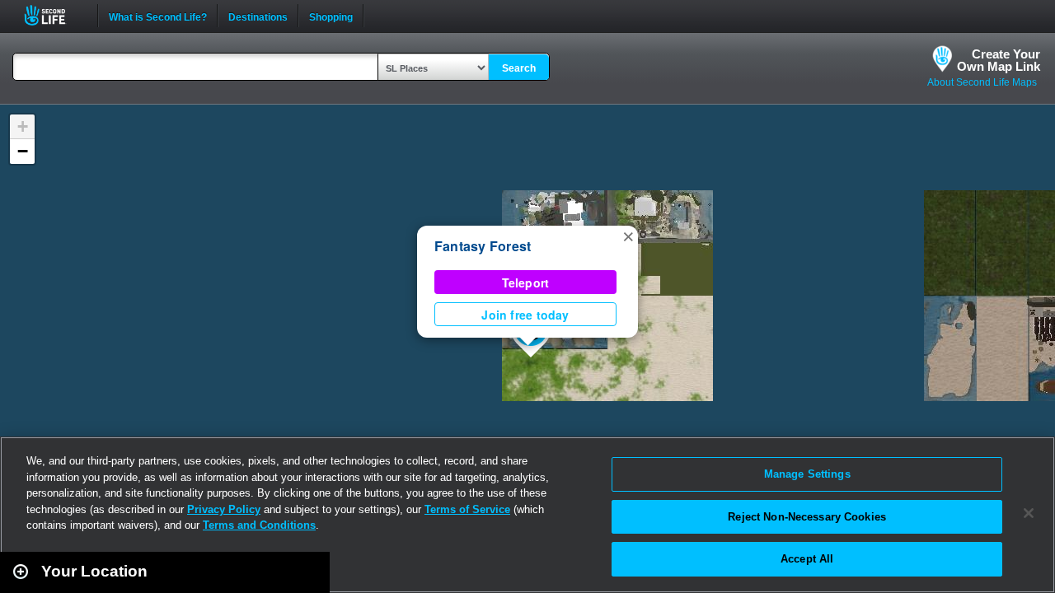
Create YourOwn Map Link (998, 60)
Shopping (331, 16)
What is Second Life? (158, 16)
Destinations (258, 16)
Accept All (807, 559)
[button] (628, 235)
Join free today (525, 314)
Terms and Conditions (259, 525)
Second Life (54, 15)
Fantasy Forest (482, 245)
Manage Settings (807, 474)
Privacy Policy (223, 509)
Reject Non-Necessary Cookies (807, 517)
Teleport (526, 282)
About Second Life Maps (982, 82)
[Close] (1028, 513)
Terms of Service (467, 509)
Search (519, 68)
